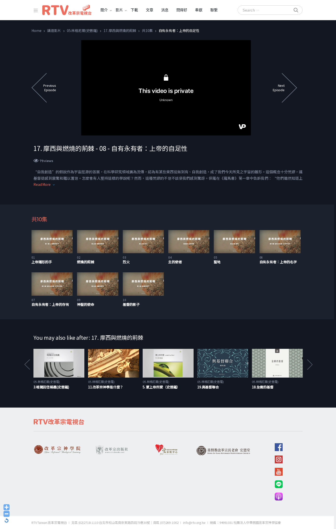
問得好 (181, 10)
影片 (119, 10)
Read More (42, 184)
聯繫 (214, 10)
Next (309, 364)
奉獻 (198, 10)
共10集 (147, 30)
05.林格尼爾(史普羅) (82, 30)
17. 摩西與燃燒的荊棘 (120, 30)
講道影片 (54, 30)
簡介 (104, 10)
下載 (134, 10)
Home (36, 30)
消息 (164, 10)
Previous (26, 364)
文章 (149, 10)
